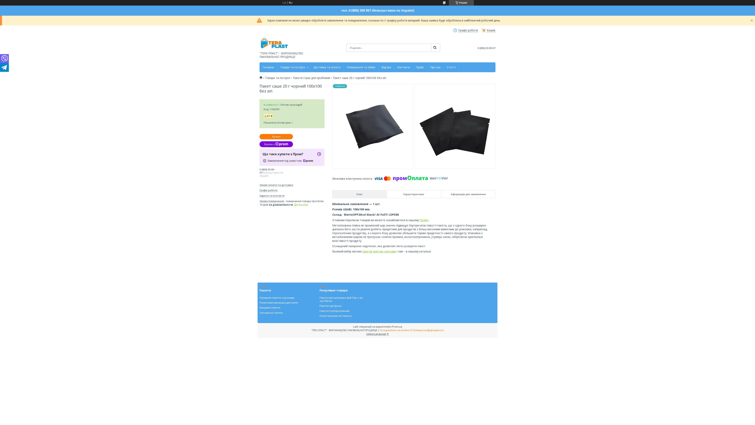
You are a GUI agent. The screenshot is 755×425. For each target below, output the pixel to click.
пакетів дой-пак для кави (379, 251)
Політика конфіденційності (428, 330)
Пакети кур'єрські (330, 306)
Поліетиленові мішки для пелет (279, 302)
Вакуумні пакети (270, 307)
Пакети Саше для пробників (311, 78)
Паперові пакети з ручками (277, 297)
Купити (276, 136)
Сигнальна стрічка (271, 312)
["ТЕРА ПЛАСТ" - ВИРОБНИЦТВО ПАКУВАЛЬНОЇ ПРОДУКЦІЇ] (274, 43)
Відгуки (386, 67)
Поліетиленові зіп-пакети (335, 316)
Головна (268, 67)
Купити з (269, 144)
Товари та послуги (292, 67)
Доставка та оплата (327, 67)
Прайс (420, 67)
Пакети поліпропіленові (334, 311)
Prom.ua (397, 326)
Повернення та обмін (361, 67)
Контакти (403, 67)
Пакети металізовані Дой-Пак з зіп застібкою (341, 299)
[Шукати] (434, 48)
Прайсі (424, 220)
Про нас (435, 67)
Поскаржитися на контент (395, 330)
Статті (451, 67)
